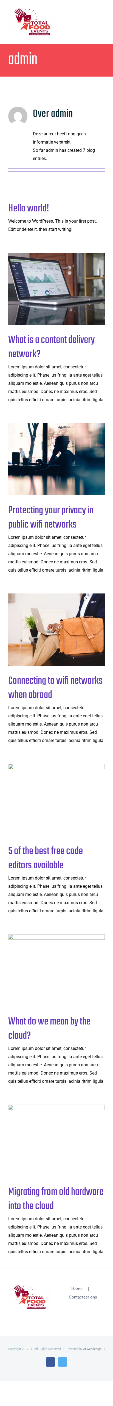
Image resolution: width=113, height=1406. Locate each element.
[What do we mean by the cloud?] (56, 970)
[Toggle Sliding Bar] (93, 17)
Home (77, 1288)
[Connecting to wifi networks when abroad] (56, 629)
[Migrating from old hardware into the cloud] (56, 1141)
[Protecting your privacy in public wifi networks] (56, 459)
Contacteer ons (83, 1297)
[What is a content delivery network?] (56, 289)
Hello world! (28, 208)
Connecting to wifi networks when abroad (47, 629)
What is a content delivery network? (47, 288)
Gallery (65, 288)
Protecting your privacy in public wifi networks (47, 459)
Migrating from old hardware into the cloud (47, 1140)
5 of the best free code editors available (47, 800)
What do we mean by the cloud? (47, 970)
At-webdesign (92, 1349)
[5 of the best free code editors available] (56, 800)
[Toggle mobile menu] (102, 16)
